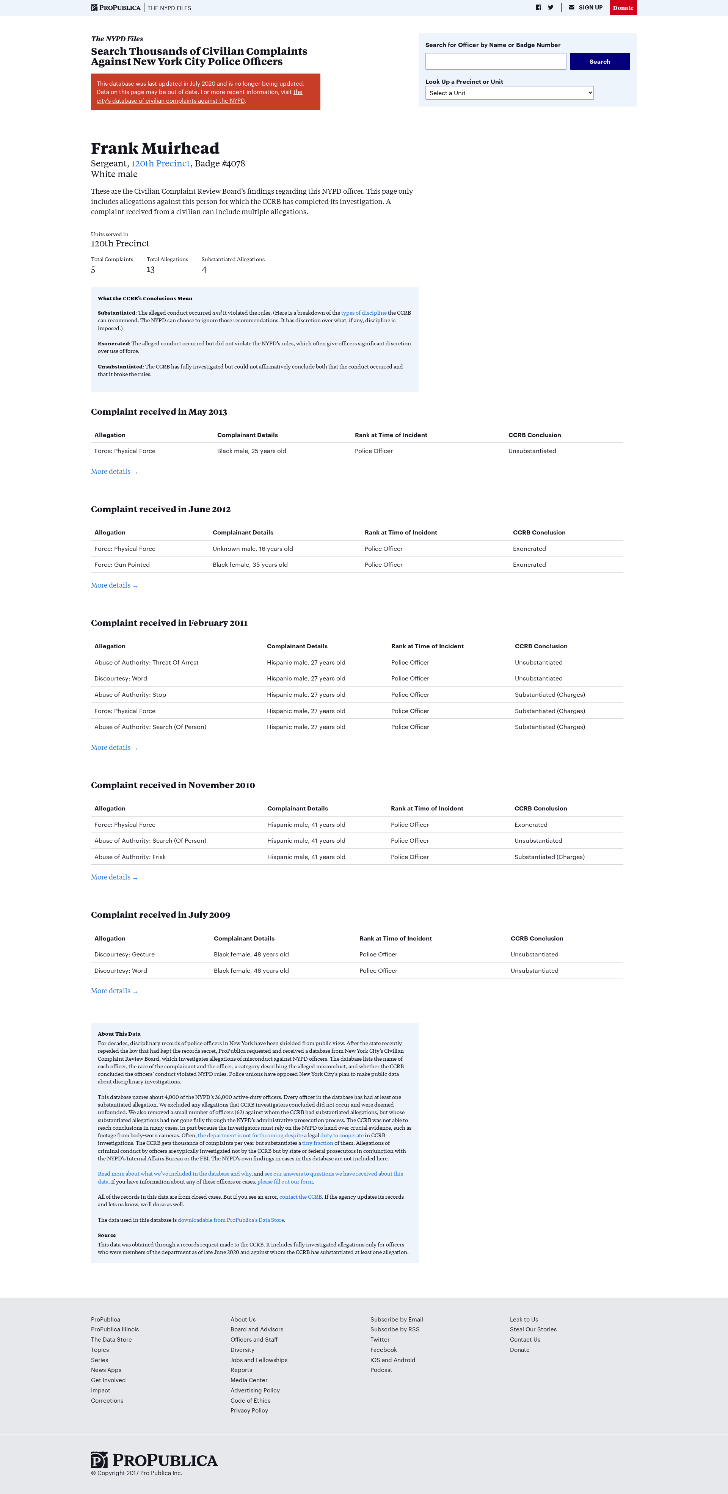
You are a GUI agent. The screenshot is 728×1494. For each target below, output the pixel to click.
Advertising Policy (255, 1390)
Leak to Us (524, 1319)
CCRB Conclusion (534, 434)
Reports (241, 1369)
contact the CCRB (300, 1196)
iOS (375, 1360)
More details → (115, 471)
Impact (100, 1390)
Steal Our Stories (533, 1329)
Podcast (381, 1369)
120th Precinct (161, 162)
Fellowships (271, 1360)
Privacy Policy (249, 1410)
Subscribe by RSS (395, 1329)
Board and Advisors (257, 1329)
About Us (243, 1319)
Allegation (110, 434)
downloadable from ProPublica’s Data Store (231, 1219)
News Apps (106, 1369)
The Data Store (111, 1339)
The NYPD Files (169, 8)
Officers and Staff (254, 1339)
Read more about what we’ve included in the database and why (174, 1173)
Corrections (107, 1400)
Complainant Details (247, 434)
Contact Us (525, 1339)
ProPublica (105, 1319)
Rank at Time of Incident (391, 434)
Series (99, 1360)
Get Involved (108, 1380)
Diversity (242, 1349)
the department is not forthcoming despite (250, 1135)
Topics (100, 1349)
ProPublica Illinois (115, 1329)
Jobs (237, 1360)
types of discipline (364, 312)
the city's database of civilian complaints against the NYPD (200, 96)
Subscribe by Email (396, 1319)
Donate (623, 7)
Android (405, 1360)
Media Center (249, 1380)
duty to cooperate (342, 1135)
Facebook (383, 1349)
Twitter (380, 1339)
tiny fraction (317, 1142)
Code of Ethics (250, 1400)
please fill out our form (285, 1181)
